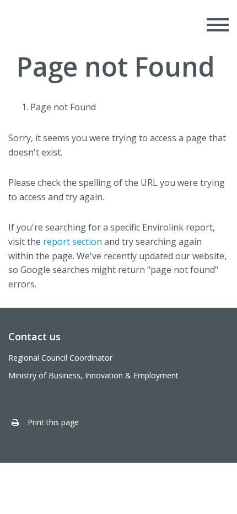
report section (72, 241)
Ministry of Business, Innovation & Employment (93, 375)
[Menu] (218, 25)
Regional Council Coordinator (60, 357)
